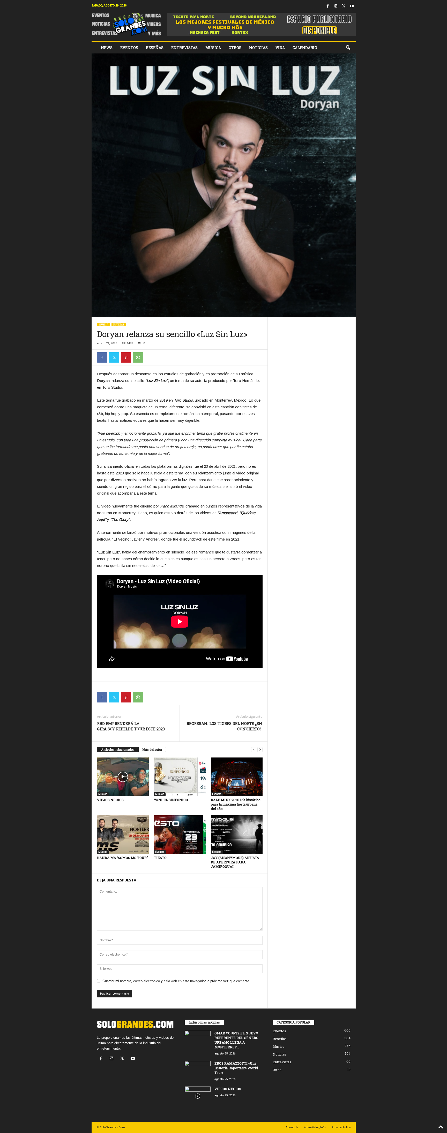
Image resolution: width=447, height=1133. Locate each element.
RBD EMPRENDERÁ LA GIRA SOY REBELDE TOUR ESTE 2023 (131, 726)
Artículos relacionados (118, 749)
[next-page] (260, 749)
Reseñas (154, 47)
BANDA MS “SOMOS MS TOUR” (122, 857)
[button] (348, 47)
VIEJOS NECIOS (110, 800)
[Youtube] (352, 6)
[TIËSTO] (180, 834)
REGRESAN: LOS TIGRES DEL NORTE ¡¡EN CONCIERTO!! (224, 726)
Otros (235, 47)
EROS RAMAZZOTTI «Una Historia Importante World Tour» (236, 1068)
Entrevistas (184, 47)
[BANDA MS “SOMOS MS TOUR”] (123, 834)
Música (213, 47)
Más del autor (152, 749)
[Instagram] (336, 6)
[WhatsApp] (138, 357)
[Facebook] (328, 6)
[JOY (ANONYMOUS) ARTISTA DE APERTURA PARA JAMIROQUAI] (237, 834)
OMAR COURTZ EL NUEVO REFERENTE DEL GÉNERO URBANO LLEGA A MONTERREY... (236, 1040)
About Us (292, 1127)
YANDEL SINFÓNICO (171, 800)
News (107, 47)
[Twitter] (344, 6)
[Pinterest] (126, 357)
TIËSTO (160, 857)
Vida (280, 47)
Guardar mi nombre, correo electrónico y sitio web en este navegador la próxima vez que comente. (176, 981)
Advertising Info (315, 1127)
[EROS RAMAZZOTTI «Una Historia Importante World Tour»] (198, 1070)
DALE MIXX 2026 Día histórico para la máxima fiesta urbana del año (235, 804)
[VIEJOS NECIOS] (123, 776)
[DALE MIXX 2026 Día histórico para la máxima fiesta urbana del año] (237, 776)
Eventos (129, 47)
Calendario (305, 47)
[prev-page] (253, 749)
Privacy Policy (341, 1127)
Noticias (258, 47)
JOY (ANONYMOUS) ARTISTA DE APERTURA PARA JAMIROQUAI (235, 862)
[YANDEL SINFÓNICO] (180, 776)
